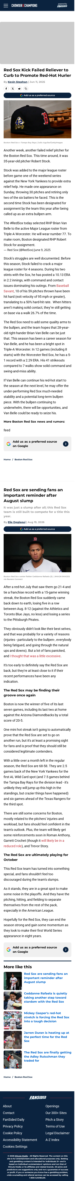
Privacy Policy (13, 1126)
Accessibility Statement (20, 1140)
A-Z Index (52, 1140)
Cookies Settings (15, 1146)
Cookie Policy (12, 1133)
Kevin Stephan (17, 82)
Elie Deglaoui (16, 522)
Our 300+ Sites (56, 1113)
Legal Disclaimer (58, 1133)
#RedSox (16, 223)
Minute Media (21, 1156)
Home (7, 459)
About (7, 1106)
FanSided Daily (13, 1119)
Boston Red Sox (23, 459)
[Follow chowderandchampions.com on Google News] (65, 444)
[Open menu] (6, 5)
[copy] (25, 88)
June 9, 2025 (42, 250)
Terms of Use (55, 1126)
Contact (8, 1113)
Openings (52, 1106)
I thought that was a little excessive (35, 656)
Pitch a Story (55, 1119)
